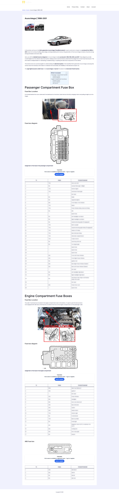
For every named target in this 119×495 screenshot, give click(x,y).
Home (68, 7)
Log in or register (59, 174)
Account (94, 7)
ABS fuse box (55, 83)
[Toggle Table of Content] (66, 73)
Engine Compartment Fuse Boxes (59, 79)
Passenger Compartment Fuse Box (59, 74)
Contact (83, 7)
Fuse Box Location (56, 76)
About (88, 7)
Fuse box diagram (56, 77)
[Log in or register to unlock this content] (59, 234)
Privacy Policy (75, 7)
